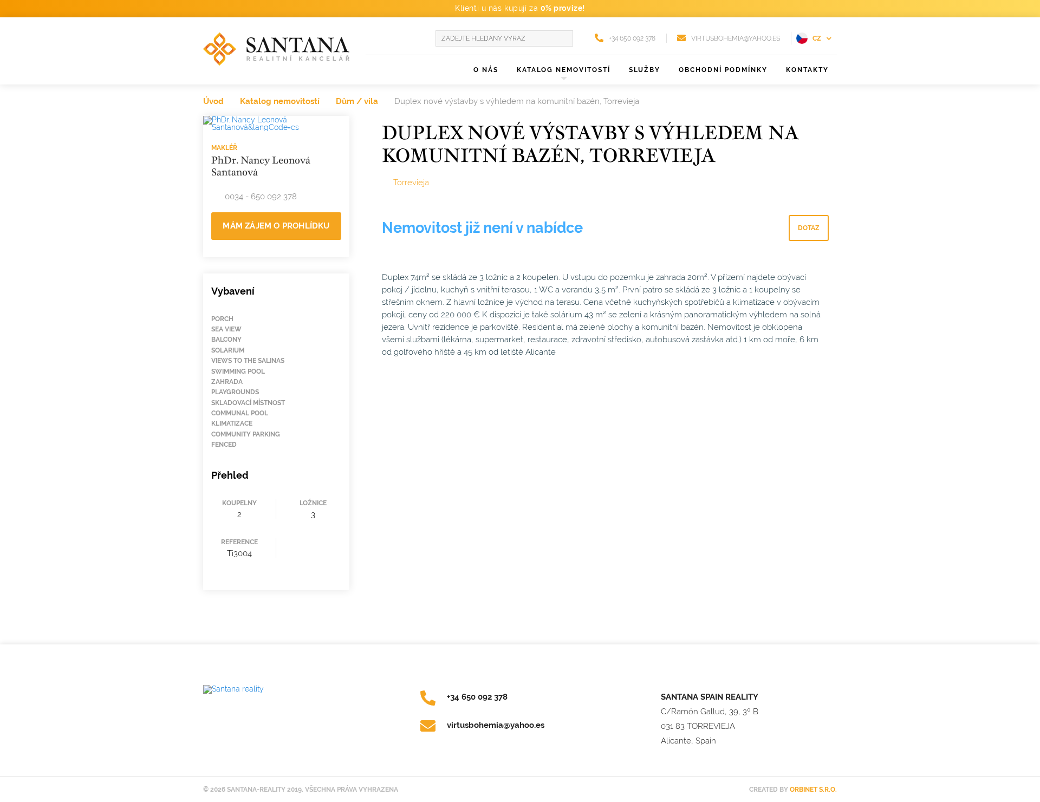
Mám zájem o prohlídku (276, 226)
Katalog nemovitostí (280, 101)
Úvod (213, 101)
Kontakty (807, 70)
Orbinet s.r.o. (813, 789)
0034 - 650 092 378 (261, 196)
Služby (644, 70)
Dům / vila (357, 101)
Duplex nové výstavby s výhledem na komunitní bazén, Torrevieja (516, 101)
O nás (485, 70)
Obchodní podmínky (723, 70)
